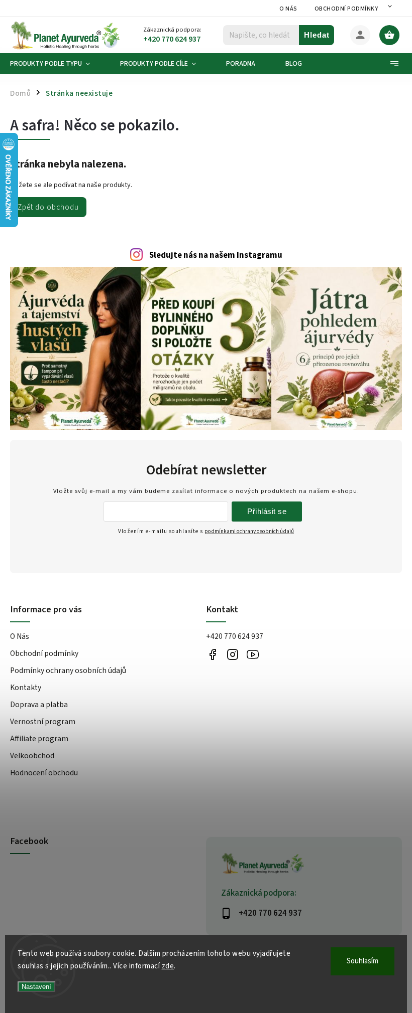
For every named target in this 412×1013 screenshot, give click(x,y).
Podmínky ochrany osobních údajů (68, 670)
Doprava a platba (39, 704)
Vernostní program (42, 721)
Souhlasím (362, 961)
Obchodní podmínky (346, 9)
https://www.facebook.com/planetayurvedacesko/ (212, 654)
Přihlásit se (266, 511)
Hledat (317, 35)
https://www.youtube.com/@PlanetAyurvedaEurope (252, 654)
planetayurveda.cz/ (232, 654)
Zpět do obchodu (48, 207)
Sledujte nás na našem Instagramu (215, 255)
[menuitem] (57, 63)
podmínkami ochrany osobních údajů (249, 531)
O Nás (288, 9)
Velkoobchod (32, 755)
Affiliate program (39, 738)
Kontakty (25, 687)
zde (168, 966)
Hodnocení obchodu (44, 772)
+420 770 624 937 (234, 636)
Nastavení (36, 986)
